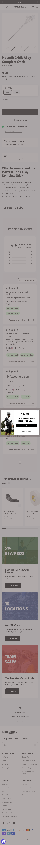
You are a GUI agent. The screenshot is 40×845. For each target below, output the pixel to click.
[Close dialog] (38, 411)
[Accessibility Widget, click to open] (3, 841)
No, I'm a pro (26, 428)
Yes (26, 425)
